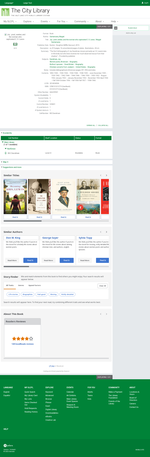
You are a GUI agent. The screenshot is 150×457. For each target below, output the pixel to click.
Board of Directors (133, 399)
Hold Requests (30, 408)
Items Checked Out (30, 403)
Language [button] (8, 387)
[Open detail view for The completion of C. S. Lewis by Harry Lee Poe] (39, 196)
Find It (15, 217)
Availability (7, 133)
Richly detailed (67, 294)
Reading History (31, 412)
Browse (48, 399)
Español (7, 395)
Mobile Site (140, 450)
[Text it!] (6, 153)
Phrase (48, 402)
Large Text (27, 3)
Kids (89, 399)
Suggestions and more (12, 167)
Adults (90, 392)
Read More (12, 260)
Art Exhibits (71, 395)
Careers (132, 404)
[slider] (56, 221)
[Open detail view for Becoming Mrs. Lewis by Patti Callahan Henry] (15, 196)
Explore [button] (27, 21)
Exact (47, 406)
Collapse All (103, 125)
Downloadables (51, 413)
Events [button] (44, 21)
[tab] (10, 285)
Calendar (70, 392)
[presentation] (15, 196)
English (6, 392)
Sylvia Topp (85, 237)
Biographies (27, 294)
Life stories (13, 294)
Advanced (49, 395)
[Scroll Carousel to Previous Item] (100, 175)
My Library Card (30, 395)
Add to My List (131, 33)
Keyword (49, 392)
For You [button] (61, 21)
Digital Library (51, 409)
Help (6, 429)
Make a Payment (115, 392)
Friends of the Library (114, 402)
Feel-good (41, 294)
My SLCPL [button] (9, 21)
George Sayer (50, 237)
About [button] (98, 21)
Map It (5, 162)
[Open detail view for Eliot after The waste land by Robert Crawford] (63, 196)
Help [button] (113, 21)
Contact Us (133, 407)
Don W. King (13, 237)
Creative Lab (50, 420)
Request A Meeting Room (73, 406)
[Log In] (142, 3)
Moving (53, 294)
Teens (90, 395)
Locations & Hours (134, 393)
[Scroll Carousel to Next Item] (106, 175)
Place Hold (132, 28)
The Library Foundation (113, 396)
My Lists (28, 399)
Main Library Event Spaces (72, 400)
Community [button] (80, 21)
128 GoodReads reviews (23, 344)
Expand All (91, 125)
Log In (146, 3)
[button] (103, 286)
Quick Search (29, 392)
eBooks (48, 416)
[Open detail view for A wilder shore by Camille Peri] (88, 196)
